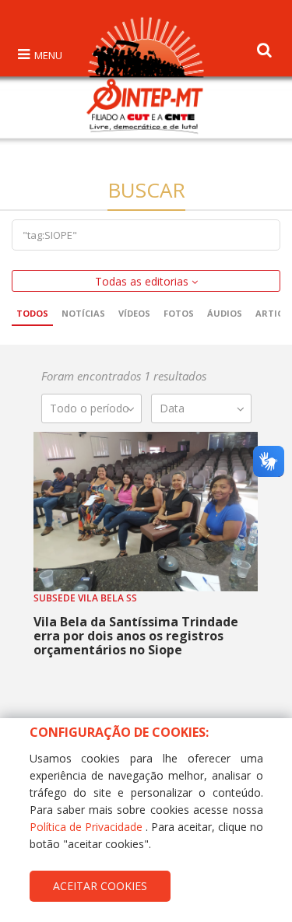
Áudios (224, 313)
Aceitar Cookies (100, 885)
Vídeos (134, 313)
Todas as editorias (143, 281)
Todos (32, 313)
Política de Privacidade (86, 826)
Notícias (83, 313)
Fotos (179, 313)
